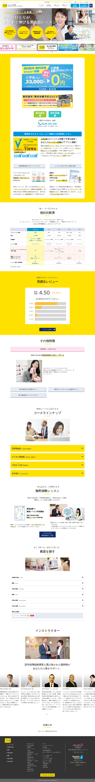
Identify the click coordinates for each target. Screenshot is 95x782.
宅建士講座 (45, 767)
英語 (28, 615)
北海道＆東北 (10, 747)
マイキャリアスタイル (48, 745)
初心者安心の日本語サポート (28, 389)
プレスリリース (46, 748)
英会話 (29, 750)
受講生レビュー (65, 6)
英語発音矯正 (47, 2)
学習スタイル (57, 6)
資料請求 (75, 5)
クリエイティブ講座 (47, 758)
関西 (8, 755)
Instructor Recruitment (48, 775)
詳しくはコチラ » (47, 374)
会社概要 (45, 747)
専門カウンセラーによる (66, 389)
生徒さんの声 (30, 771)
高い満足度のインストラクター (28, 395)
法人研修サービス (88, 2)
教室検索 (49, 6)
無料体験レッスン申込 (32, 760)
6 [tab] (52, 52)
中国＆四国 (10, 758)
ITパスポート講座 (47, 760)
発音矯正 (32, 615)
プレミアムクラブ (56, 2)
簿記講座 (45, 765)
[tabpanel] (26, 47)
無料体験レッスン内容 (32, 754)
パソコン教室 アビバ (47, 755)
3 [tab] (46, 52)
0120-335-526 (49, 123)
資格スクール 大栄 (47, 762)
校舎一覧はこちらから (79, 752)
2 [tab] (44, 52)
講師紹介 (29, 747)
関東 (8, 749)
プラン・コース (31, 748)
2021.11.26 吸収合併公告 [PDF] (47, 731)
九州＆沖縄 (10, 761)
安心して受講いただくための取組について (52, 753)
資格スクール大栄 (78, 2)
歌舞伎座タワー (79, 765)
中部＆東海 (10, 752)
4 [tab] (48, 52)
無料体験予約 (84, 5)
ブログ (44, 743)
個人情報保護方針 (47, 750)
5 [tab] (50, 52)
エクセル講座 (46, 757)
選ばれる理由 (30, 745)
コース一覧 (41, 6)
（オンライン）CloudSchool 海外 (20, 615)
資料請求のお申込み (32, 765)
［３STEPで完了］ (47, 534)
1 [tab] (42, 52)
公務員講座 (45, 763)
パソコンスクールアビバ (67, 2)
